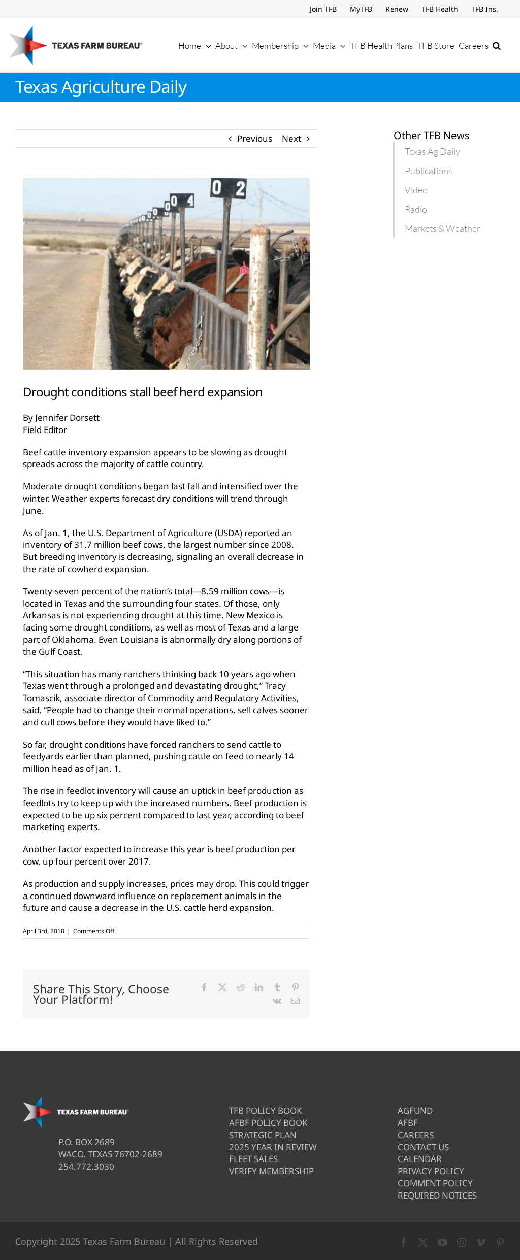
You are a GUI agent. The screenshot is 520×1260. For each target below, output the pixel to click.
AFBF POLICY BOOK (268, 1123)
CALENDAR (420, 1159)
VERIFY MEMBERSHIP (271, 1171)
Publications (428, 170)
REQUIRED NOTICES (437, 1195)
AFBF (408, 1123)
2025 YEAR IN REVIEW (273, 1147)
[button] (497, 45)
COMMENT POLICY (435, 1183)
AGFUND (415, 1110)
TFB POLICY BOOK (265, 1110)
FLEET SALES (253, 1159)
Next (291, 138)
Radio (416, 209)
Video (416, 189)
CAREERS (416, 1135)
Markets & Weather (442, 228)
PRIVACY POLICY (431, 1171)
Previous (254, 138)
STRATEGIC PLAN (263, 1135)
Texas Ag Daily (432, 151)
